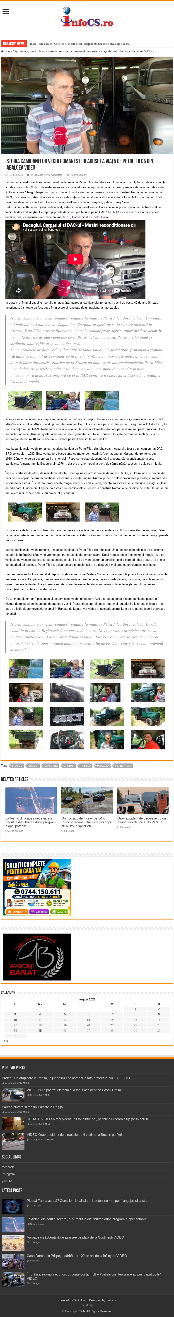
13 (88, 1020)
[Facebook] (87, 1306)
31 (49, 1124)
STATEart (80, 1300)
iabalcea (103, 765)
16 (158, 1020)
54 (27, 1083)
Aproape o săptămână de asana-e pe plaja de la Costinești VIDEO (75, 1237)
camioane (51, 765)
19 (65, 1025)
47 (49, 1095)
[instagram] (91, 1306)
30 (51, 1139)
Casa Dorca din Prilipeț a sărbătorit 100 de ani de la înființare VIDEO (77, 1256)
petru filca (123, 765)
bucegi (33, 765)
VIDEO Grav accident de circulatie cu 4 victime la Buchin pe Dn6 (75, 1135)
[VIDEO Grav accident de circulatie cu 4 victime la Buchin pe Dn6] (13, 1141)
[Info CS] (87, 17)
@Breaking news (25, 51)
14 (112, 1020)
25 (40, 1030)
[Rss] (83, 1306)
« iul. (6, 1040)
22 (135, 1025)
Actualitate (56, 174)
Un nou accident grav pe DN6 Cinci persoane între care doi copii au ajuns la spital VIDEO (86, 822)
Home (8, 51)
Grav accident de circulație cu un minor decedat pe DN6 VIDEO (141, 820)
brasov (17, 765)
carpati (69, 765)
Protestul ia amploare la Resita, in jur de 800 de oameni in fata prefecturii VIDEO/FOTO (66, 1078)
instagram (8, 1174)
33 (27, 1112)
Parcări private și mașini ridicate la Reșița (32, 1107)
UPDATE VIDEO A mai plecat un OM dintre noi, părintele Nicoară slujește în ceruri (87, 1119)
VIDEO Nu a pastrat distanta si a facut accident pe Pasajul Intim (74, 1090)
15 (135, 1020)
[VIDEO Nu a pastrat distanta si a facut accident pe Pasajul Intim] (13, 1095)
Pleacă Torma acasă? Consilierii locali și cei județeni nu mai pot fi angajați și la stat (79, 43)
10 (15, 1020)
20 (88, 1025)
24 (15, 1030)
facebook (8, 1167)
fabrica (85, 765)
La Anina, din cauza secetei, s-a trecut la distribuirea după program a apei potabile (30, 822)
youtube (7, 1181)
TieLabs (111, 1300)
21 (112, 1025)
